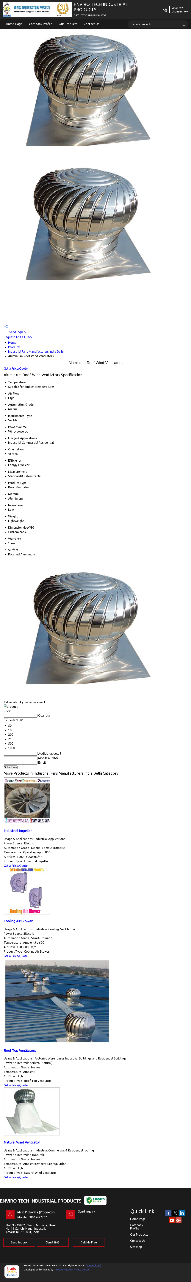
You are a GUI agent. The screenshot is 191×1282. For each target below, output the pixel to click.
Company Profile (40, 24)
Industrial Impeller (18, 831)
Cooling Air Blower (18, 921)
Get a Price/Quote (16, 368)
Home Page (14, 24)
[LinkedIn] (182, 1215)
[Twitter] (175, 1215)
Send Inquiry (17, 332)
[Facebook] (168, 1215)
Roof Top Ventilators (20, 1050)
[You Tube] (171, 1222)
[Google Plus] (178, 1222)
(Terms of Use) (93, 1265)
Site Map (136, 1246)
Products (14, 347)
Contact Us (91, 24)
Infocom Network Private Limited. (72, 1269)
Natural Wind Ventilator (22, 1142)
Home (12, 342)
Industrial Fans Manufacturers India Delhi (36, 351)
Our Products (68, 24)
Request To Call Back (18, 337)
